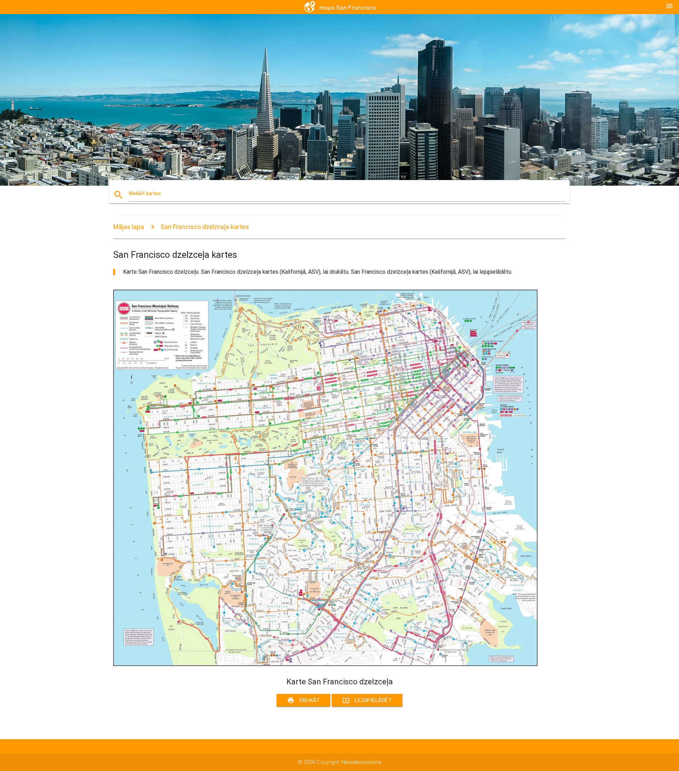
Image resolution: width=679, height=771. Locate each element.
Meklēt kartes (145, 193)
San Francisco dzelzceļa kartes (205, 227)
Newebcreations (361, 762)
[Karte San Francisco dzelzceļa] (325, 664)
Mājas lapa (128, 227)
